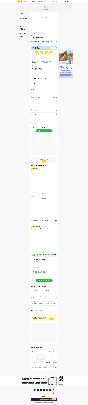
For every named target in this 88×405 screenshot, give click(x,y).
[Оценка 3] (36, 267)
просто (44, 301)
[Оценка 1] (33, 267)
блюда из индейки (34, 303)
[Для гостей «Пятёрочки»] (28, 26)
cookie (51, 399)
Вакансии (36, 393)
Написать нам (44, 396)
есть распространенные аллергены (42, 305)
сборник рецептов (41, 303)
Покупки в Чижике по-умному (23, 31)
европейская (34, 66)
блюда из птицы (47, 303)
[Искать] (56, 1)
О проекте (22, 36)
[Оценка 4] (37, 267)
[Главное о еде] (28, 21)
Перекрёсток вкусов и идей (22, 29)
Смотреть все (54, 347)
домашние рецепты (50, 301)
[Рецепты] (28, 13)
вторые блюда (36, 301)
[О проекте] (28, 36)
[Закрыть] (57, 392)
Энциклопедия (22, 23)
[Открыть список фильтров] (53, 1)
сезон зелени (53, 303)
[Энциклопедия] (28, 23)
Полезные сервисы (23, 18)
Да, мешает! (44, 161)
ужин (32, 301)
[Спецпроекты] (28, 15)
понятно (54, 399)
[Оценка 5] (39, 267)
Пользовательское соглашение (50, 392)
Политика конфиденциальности (41, 392)
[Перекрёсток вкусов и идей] (28, 28)
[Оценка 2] (34, 267)
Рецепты (21, 13)
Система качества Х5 (23, 34)
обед (41, 301)
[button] (31, 292)
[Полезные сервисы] (28, 18)
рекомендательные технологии (44, 399)
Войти (52, 318)
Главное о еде (22, 21)
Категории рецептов (50, 393)
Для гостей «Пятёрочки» (22, 26)
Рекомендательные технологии (43, 393)
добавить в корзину (45, 130)
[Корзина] (65, 1)
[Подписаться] (49, 351)
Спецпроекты (22, 15)
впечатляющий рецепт (52, 305)
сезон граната (33, 305)
